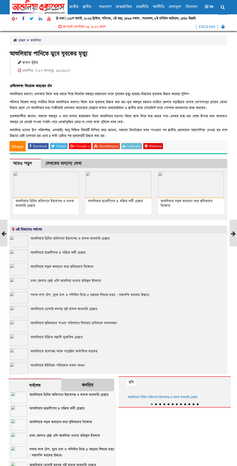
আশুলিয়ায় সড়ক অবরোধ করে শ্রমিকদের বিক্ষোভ (186, 203)
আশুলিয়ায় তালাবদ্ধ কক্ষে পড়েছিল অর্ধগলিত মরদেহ (64, 351)
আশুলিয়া (35, 40)
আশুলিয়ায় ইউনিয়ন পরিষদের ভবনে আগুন (58, 365)
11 (193, 404)
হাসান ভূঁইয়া (29, 62)
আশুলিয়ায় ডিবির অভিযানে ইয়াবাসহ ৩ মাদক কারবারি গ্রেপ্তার (45, 203)
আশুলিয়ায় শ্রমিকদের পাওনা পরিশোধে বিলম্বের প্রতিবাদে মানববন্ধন (74, 323)
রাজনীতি (142, 6)
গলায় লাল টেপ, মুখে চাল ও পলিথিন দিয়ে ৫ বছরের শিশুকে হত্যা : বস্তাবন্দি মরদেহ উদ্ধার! (90, 294)
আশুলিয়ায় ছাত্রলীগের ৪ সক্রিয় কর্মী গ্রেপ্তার (115, 201)
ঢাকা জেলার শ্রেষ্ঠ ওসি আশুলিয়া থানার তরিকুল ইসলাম (66, 280)
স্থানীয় (87, 6)
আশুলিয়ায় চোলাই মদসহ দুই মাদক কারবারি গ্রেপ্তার (64, 309)
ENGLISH (207, 27)
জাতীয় (73, 6)
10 (189, 404)
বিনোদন (191, 6)
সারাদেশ (105, 6)
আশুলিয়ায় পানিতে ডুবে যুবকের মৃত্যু (48, 54)
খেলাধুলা (175, 6)
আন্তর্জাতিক (124, 6)
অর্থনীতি (158, 6)
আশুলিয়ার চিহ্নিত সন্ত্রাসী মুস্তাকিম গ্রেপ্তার (57, 337)
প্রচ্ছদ (22, 40)
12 (198, 404)
